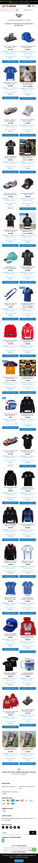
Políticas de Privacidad (8, 786)
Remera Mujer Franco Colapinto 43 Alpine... (10, 598)
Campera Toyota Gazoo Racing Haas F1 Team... (10, 561)
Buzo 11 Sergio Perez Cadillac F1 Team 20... (10, 525)
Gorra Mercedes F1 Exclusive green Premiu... (10, 267)
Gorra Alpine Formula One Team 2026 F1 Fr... (27, 47)
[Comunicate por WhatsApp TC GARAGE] (34, 850)
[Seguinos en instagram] (3, 827)
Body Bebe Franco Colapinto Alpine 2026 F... (28, 598)
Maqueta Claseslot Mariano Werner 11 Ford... (10, 194)
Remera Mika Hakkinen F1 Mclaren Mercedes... (10, 673)
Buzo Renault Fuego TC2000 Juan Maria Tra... (27, 414)
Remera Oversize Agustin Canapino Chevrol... (27, 157)
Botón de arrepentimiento (19, 852)
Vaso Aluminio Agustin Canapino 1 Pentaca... (10, 749)
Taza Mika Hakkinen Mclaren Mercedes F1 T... (27, 673)
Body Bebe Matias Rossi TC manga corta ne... (27, 451)
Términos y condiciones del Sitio (27, 787)
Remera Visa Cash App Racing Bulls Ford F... (28, 561)
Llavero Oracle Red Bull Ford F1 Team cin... (10, 304)
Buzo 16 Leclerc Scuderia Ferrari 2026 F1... (28, 341)
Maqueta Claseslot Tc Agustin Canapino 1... (10, 120)
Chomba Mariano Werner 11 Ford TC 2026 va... (10, 230)
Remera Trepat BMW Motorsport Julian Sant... (27, 488)
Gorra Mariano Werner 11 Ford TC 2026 (27, 194)
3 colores (10, 79)
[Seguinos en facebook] (7, 827)
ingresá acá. (32, 850)
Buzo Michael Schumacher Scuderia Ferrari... (10, 712)
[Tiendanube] (19, 846)
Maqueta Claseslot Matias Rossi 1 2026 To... (10, 451)
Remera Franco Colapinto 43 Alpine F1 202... (10, 83)
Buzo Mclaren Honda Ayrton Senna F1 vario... (27, 637)
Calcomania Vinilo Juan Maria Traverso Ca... (10, 414)
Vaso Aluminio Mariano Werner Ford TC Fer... (27, 749)
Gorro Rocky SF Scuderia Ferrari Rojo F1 (10, 341)
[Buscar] (16, 10)
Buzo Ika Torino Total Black (10, 488)
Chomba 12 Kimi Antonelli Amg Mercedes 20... (27, 267)
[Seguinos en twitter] (18, 827)
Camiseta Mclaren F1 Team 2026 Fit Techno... (10, 378)
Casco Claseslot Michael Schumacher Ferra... (28, 710)
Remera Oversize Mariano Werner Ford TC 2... (28, 230)
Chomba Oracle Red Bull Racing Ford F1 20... (28, 304)
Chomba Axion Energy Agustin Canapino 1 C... (10, 157)
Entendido (19, 861)
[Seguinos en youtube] (11, 827)
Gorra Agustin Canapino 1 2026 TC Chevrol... (27, 120)
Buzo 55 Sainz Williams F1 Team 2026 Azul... (28, 525)
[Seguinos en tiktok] (14, 827)
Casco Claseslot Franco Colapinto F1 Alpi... (10, 47)
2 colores (27, 80)
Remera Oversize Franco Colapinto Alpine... (27, 83)
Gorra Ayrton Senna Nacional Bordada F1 (10, 634)
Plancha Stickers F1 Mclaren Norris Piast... (27, 378)
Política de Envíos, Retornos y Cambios (10, 792)
